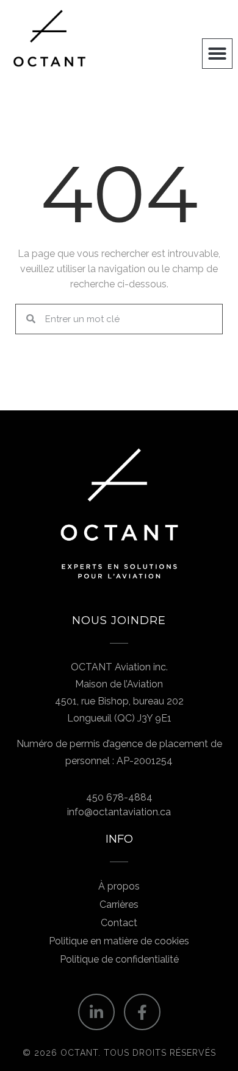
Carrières (119, 904)
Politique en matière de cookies (119, 941)
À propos (119, 886)
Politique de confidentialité (119, 959)
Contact (119, 923)
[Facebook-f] (142, 1012)
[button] (217, 53)
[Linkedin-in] (96, 1012)
